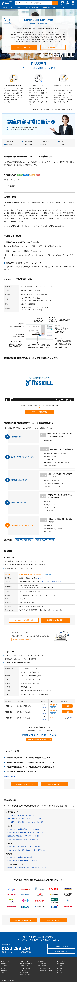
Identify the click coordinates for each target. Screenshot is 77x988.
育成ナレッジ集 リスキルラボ (45, 968)
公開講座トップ (24, 966)
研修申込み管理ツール (44, 966)
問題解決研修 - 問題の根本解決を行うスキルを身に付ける (24, 846)
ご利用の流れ (41, 578)
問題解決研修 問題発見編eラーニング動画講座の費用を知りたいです (28, 758)
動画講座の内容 (27, 144)
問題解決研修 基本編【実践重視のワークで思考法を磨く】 (24, 829)
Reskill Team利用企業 (67, 717)
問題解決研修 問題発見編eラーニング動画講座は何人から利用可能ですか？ (30, 767)
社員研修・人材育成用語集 (45, 970)
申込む (67, 706)
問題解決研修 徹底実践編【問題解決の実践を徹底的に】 (24, 839)
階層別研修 (4, 963)
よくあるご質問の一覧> (10, 776)
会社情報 (59, 966)
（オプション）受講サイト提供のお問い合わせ (50, 581)
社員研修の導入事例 (25, 975)
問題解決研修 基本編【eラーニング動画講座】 (21, 857)
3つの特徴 (62, 141)
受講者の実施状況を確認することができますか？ (22, 771)
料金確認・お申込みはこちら (24, 784)
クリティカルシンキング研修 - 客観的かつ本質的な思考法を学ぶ (26, 850)
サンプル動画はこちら (24, 47)
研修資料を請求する (61, 951)
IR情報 (59, 970)
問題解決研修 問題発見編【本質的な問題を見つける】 (23, 836)
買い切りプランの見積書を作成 (24, 620)
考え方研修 (21, 815)
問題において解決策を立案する (45, 540)
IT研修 (2, 972)
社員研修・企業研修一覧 (26, 963)
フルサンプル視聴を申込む (39, 412)
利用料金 (43, 144)
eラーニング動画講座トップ (27, 968)
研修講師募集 (60, 963)
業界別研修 (4, 970)
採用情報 (59, 968)
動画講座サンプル (11, 144)
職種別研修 (4, 968)
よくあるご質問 (63, 144)
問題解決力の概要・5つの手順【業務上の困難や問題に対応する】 (26, 868)
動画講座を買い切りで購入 (55, 620)
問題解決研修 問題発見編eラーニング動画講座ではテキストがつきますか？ (30, 762)
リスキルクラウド (43, 963)
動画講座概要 (45, 141)
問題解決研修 (30, 815)
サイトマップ (60, 972)
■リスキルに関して (62, 961)
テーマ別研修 (11, 815)
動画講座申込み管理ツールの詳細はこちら (39, 739)
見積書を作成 (48, 574)
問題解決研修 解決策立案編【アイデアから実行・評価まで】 (25, 832)
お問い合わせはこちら (53, 47)
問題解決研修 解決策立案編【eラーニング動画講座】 (23, 860)
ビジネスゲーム (24, 970)
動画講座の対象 (27, 141)
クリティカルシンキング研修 (34, 822)
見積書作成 (53, 707)
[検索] (55, 3)
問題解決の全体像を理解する (24, 540)
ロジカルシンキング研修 (33, 818)
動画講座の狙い (9, 141)
